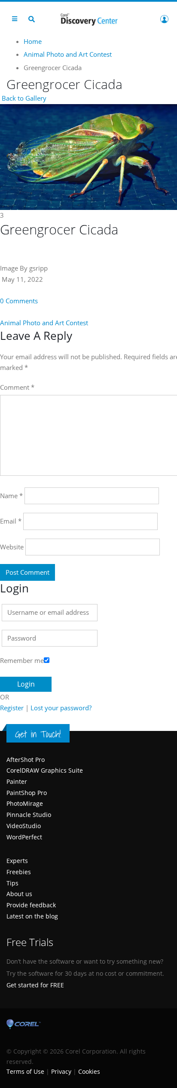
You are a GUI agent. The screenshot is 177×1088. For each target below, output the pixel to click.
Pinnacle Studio (28, 815)
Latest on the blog (32, 916)
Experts (17, 861)
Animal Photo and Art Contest (44, 322)
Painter (16, 781)
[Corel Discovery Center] (88, 19)
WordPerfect (24, 837)
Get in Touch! (38, 734)
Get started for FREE (35, 985)
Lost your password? (61, 707)
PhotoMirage (24, 803)
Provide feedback (31, 905)
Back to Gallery (23, 98)
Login (164, 18)
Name (11, 495)
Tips (12, 883)
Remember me (22, 660)
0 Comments (19, 300)
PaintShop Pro (26, 793)
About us (19, 894)
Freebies (18, 872)
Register (12, 707)
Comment (17, 387)
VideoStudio (23, 826)
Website (12, 546)
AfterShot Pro (25, 759)
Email (10, 521)
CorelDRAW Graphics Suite (44, 770)
